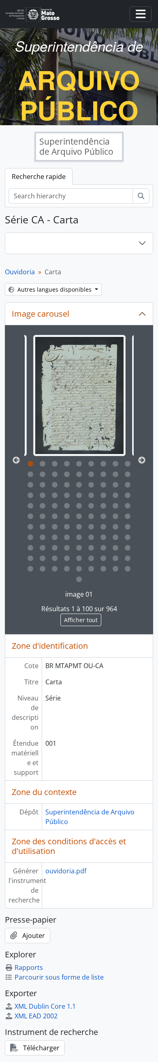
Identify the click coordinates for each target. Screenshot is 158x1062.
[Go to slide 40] (67, 506)
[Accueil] (36, 14)
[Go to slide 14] (79, 475)
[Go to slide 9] (128, 464)
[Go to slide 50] (79, 517)
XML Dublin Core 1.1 (45, 1006)
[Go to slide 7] (103, 464)
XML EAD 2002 (36, 1016)
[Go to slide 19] (30, 485)
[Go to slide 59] (79, 527)
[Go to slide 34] (103, 496)
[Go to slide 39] (55, 506)
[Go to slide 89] (115, 559)
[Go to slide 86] (79, 559)
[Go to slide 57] (55, 527)
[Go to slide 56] (42, 527)
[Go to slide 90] (128, 559)
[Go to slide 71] (115, 538)
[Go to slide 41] (79, 506)
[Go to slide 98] (115, 569)
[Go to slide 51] (91, 517)
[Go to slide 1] (30, 464)
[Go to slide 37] (30, 506)
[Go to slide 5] (79, 464)
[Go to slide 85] (67, 559)
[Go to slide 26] (115, 485)
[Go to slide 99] (128, 569)
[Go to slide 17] (115, 475)
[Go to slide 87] (91, 559)
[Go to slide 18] (128, 475)
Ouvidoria (20, 271)
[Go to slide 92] (42, 569)
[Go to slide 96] (91, 569)
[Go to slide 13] (67, 475)
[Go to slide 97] (103, 569)
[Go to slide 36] (128, 496)
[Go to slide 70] (103, 538)
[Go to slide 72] (128, 538)
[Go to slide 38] (42, 506)
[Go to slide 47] (42, 517)
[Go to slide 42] (91, 506)
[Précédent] (16, 460)
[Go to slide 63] (128, 527)
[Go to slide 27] (128, 485)
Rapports (29, 967)
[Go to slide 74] (42, 548)
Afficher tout (81, 620)
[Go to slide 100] (79, 580)
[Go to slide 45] (128, 506)
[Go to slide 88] (103, 559)
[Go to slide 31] (67, 496)
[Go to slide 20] (42, 485)
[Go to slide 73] (30, 548)
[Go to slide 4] (67, 464)
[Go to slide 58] (67, 527)
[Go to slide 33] (91, 496)
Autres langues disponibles (54, 289)
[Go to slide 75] (55, 548)
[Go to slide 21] (55, 485)
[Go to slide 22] (67, 485)
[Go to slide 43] (103, 506)
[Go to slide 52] (103, 517)
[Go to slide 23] (79, 485)
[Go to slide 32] (79, 496)
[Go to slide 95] (79, 569)
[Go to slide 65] (42, 538)
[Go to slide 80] (115, 548)
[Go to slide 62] (115, 527)
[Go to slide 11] (42, 475)
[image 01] (79, 395)
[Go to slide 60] (91, 527)
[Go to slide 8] (115, 464)
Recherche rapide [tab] (39, 176)
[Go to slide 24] (91, 485)
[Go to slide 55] (30, 527)
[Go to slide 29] (42, 496)
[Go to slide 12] (55, 475)
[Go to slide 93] (55, 569)
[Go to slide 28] (30, 496)
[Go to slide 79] (103, 548)
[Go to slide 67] (67, 538)
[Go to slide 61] (103, 527)
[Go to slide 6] (91, 464)
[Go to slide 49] (67, 517)
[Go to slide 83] (42, 559)
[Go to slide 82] (30, 559)
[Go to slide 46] (30, 517)
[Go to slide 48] (55, 517)
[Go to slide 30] (55, 496)
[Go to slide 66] (55, 538)
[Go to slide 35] (115, 496)
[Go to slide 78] (91, 548)
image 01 (79, 594)
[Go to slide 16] (103, 475)
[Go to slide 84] (55, 559)
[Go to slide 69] (91, 538)
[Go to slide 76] (67, 548)
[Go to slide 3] (55, 464)
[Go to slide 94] (67, 569)
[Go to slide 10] (30, 475)
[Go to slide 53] (115, 517)
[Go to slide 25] (103, 485)
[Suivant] (142, 460)
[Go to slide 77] (79, 548)
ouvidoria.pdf (65, 870)
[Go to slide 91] (30, 569)
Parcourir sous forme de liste (59, 977)
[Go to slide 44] (115, 506)
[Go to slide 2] (42, 464)
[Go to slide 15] (91, 475)
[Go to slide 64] (30, 538)
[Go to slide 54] (128, 517)
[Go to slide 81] (128, 548)
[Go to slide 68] (79, 538)
